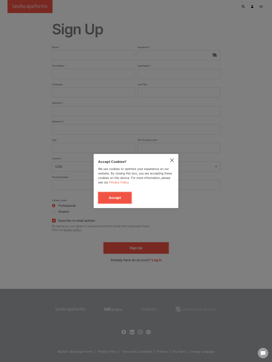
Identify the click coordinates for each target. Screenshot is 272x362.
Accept (115, 198)
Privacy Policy (119, 182)
